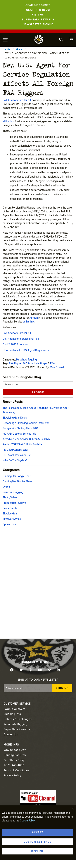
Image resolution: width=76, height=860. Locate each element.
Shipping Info (12, 714)
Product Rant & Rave (14, 502)
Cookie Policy (27, 820)
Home (7, 48)
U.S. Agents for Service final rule (21, 338)
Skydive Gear (10, 513)
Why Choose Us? (15, 750)
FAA (52, 363)
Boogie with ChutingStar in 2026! (21, 428)
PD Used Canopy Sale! (15, 449)
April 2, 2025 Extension (15, 344)
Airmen (34, 317)
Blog (19, 48)
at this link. (8, 121)
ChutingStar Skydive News (17, 481)
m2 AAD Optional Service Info (19, 433)
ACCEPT (37, 832)
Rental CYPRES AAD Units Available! (23, 444)
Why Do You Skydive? (15, 460)
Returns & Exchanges (18, 719)
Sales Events (10, 508)
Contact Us (11, 734)
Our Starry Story (14, 760)
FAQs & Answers (14, 709)
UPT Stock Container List (16, 455)
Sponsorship (10, 524)
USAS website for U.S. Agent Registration (26, 350)
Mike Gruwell (57, 367)
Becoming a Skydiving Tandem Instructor (26, 423)
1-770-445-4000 (14, 765)
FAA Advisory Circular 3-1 (17, 100)
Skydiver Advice (12, 519)
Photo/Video (10, 497)
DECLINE (37, 851)
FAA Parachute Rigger (35, 363)
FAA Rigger (15, 363)
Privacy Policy (12, 775)
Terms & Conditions (16, 770)
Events (7, 486)
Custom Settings (37, 841)
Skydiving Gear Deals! (15, 417)
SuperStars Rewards (17, 729)
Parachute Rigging (26, 359)
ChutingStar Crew (15, 755)
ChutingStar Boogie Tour (16, 476)
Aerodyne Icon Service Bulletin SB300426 (26, 439)
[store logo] (38, 40)
